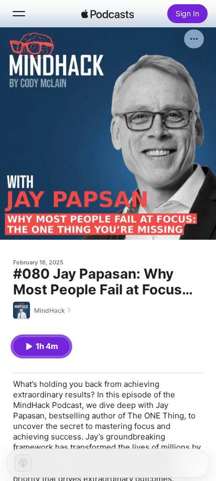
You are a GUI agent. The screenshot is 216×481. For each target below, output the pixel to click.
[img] (107, 13)
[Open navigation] (18, 13)
